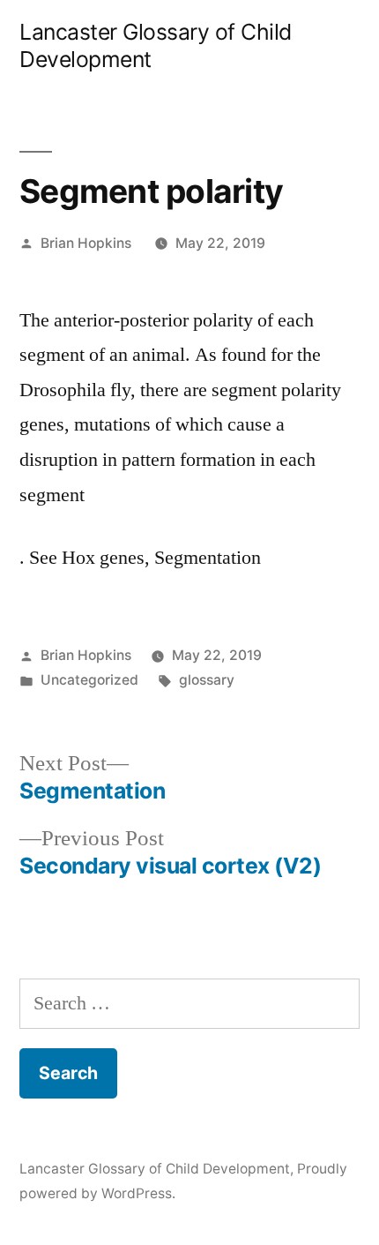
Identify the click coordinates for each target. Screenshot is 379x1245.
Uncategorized (89, 679)
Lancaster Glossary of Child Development (154, 1168)
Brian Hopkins (86, 243)
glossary (206, 679)
